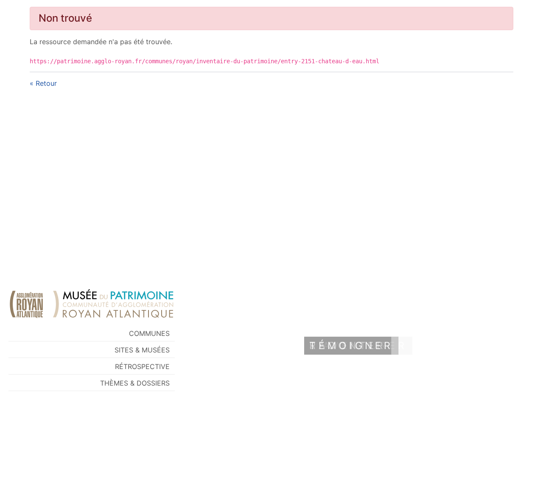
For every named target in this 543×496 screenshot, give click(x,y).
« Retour (43, 83)
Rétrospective (142, 366)
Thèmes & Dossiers (135, 383)
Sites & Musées (142, 350)
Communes (149, 333)
